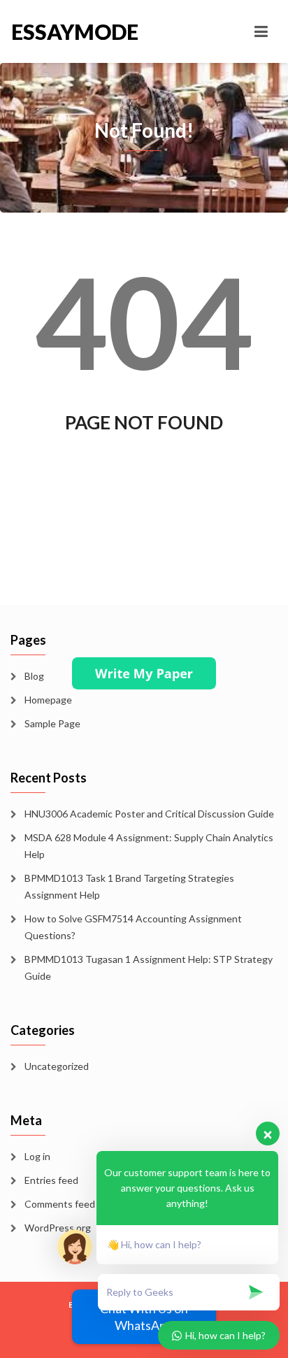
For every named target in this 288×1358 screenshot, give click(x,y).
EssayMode (74, 31)
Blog (34, 676)
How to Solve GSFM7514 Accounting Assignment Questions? (133, 927)
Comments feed (59, 1204)
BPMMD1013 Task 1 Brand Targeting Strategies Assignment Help (129, 886)
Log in (37, 1156)
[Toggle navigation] (261, 31)
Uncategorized (56, 1066)
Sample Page (52, 723)
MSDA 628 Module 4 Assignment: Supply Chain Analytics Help (148, 845)
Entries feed (51, 1180)
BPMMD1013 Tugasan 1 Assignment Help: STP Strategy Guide (148, 967)
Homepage (48, 700)
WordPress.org (57, 1228)
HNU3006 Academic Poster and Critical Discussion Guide (149, 814)
